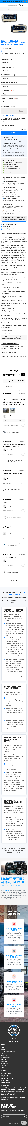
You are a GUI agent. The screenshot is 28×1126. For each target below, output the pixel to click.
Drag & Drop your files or (14, 111)
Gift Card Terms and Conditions (8, 1051)
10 (18, 36)
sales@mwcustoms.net (6, 1073)
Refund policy (4, 1059)
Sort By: (16, 390)
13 (21, 36)
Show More (9, 406)
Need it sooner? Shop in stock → (10, 343)
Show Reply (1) (7, 420)
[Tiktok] (18, 1124)
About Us (3, 1049)
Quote (2, 1067)
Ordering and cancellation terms (8, 352)
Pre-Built (7, 9)
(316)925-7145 (4, 1076)
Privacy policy (4, 1055)
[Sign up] (24, 1116)
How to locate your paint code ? (8, 125)
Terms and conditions (6, 1057)
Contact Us (3, 1065)
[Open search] (5, 5)
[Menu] (1, 5)
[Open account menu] (23, 5)
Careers (3, 1053)
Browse (21, 111)
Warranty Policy (4, 1063)
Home (2, 9)
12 (20, 36)
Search (2, 1047)
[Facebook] (10, 1124)
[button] (19, 375)
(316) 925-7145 (11, 172)
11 (19, 36)
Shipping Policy (4, 1061)
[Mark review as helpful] (23, 425)
